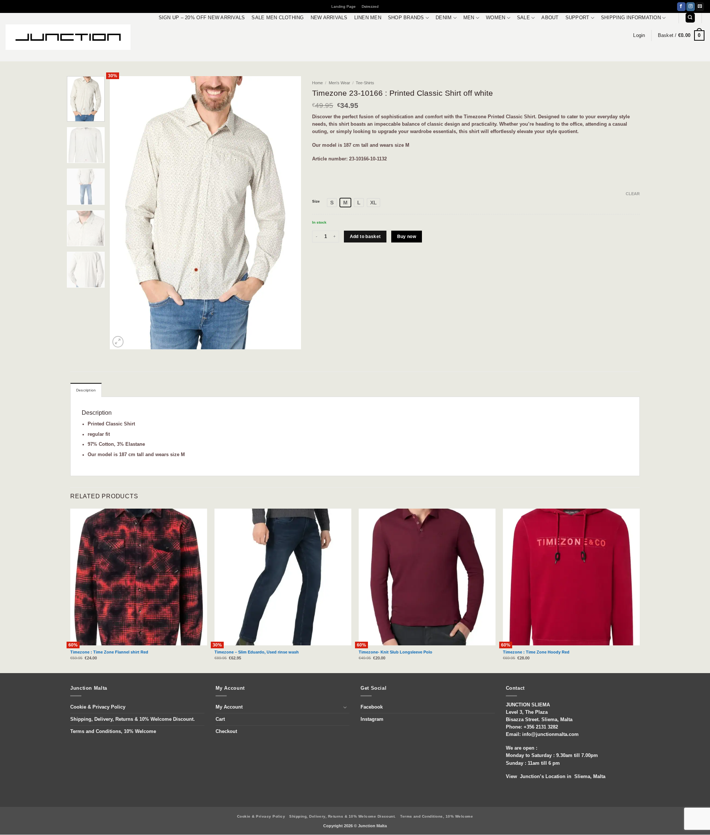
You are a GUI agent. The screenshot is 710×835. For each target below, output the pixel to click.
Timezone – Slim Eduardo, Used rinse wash (256, 652)
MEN (468, 17)
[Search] (690, 18)
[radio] (332, 202)
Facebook (372, 707)
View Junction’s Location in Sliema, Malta (555, 776)
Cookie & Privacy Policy (97, 707)
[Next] (288, 213)
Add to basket (365, 236)
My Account (229, 707)
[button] (639, 35)
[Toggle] (345, 707)
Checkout (226, 731)
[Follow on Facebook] (681, 6)
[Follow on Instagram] (690, 6)
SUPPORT (577, 17)
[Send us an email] (700, 6)
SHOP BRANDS (406, 17)
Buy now (406, 236)
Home (317, 83)
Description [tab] (86, 390)
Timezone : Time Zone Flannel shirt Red (109, 652)
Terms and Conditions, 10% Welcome (113, 731)
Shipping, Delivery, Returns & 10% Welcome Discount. (132, 719)
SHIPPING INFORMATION (631, 17)
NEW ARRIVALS (329, 17)
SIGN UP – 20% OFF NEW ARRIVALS (202, 17)
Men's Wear (339, 83)
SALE (523, 17)
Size (316, 201)
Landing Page (343, 6)
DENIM (444, 17)
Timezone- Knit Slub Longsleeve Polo (395, 652)
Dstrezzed (370, 6)
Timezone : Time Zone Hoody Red (536, 652)
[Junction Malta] (68, 37)
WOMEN (495, 17)
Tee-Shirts (365, 83)
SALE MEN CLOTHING (277, 17)
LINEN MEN (367, 17)
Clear (633, 193)
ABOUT (549, 17)
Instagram (372, 719)
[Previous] (123, 213)
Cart (220, 719)
